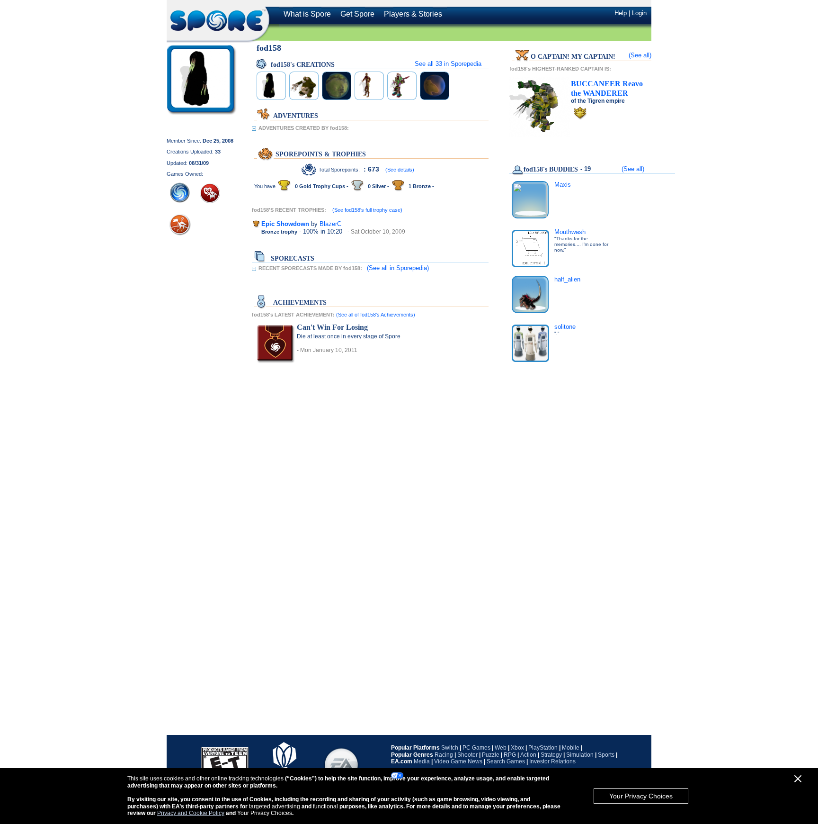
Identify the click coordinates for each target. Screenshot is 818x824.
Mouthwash (570, 231)
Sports (606, 755)
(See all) (640, 55)
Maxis (562, 184)
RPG (510, 755)
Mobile (570, 747)
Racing (444, 755)
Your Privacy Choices (641, 796)
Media (422, 761)
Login (639, 13)
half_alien (567, 279)
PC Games (476, 747)
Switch (449, 747)
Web (501, 747)
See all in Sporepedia (448, 63)
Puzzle (490, 755)
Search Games (506, 761)
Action (528, 755)
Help (620, 13)
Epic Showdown (285, 223)
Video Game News (458, 761)
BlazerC (330, 223)
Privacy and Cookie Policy (190, 813)
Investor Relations (552, 761)
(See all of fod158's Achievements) (375, 314)
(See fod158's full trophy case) (367, 210)
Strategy (551, 755)
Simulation (580, 755)
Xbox (517, 747)
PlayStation (543, 747)
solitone (565, 326)
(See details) (399, 169)
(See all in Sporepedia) (398, 268)
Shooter (467, 755)
